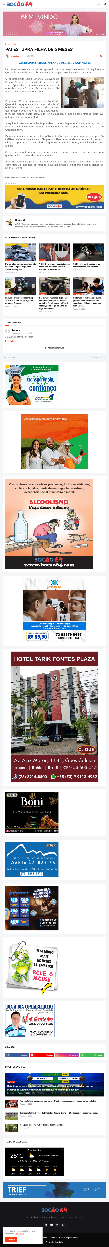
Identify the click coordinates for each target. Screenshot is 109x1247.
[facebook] (45, 1225)
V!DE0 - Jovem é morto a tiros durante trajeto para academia (86, 265)
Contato (53, 1238)
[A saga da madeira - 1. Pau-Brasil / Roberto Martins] (11, 1128)
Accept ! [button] (11, 1239)
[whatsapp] (63, 1225)
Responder (9, 341)
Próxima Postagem (97, 357)
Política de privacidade (68, 1238)
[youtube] (51, 1225)
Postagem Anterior (12, 357)
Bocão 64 (20, 220)
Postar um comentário (54, 348)
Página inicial (10, 44)
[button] (3, 4)
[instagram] (57, 1225)
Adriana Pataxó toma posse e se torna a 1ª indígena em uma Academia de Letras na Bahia (58, 1101)
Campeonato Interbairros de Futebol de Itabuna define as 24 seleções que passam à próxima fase (61, 1113)
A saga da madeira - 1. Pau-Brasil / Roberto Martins (41, 1125)
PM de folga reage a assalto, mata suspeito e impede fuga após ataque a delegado (20, 267)
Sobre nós (43, 1238)
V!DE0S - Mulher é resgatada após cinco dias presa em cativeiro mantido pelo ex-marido (54, 267)
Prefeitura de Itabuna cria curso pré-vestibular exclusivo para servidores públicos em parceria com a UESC (87, 302)
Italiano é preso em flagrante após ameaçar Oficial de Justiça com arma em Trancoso (20, 300)
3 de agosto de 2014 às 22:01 (22, 333)
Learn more (19, 1234)
